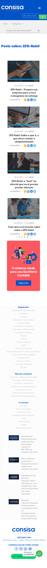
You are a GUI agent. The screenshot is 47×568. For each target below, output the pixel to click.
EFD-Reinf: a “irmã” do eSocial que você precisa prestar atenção (24, 184)
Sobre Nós (23, 406)
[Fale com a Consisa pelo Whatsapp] (43, 17)
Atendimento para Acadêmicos (23, 415)
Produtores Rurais (23, 358)
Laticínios (23, 339)
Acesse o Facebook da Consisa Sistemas (16, 548)
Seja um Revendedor (23, 409)
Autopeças (23, 317)
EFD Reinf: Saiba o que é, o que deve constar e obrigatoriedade (24, 138)
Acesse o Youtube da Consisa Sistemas (30, 548)
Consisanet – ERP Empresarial (23, 380)
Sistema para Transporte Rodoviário (23, 387)
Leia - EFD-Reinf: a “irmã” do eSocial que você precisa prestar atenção (23, 162)
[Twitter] (34, 99)
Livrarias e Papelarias (23, 342)
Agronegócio (23, 313)
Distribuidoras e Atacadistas (23, 326)
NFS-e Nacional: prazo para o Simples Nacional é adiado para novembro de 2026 (29, 464)
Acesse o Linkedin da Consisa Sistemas (25, 548)
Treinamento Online (23, 412)
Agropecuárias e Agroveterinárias (23, 310)
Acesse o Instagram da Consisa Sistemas (21, 548)
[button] (39, 8)
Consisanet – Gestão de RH (23, 383)
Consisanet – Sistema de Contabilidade (23, 377)
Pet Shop (23, 367)
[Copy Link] (25, 99)
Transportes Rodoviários (23, 364)
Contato (23, 425)
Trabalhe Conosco (23, 422)
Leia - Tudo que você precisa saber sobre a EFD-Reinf (23, 208)
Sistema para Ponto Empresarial (23, 393)
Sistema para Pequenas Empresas (23, 396)
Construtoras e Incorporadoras (23, 320)
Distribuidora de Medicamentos (23, 329)
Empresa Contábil (23, 323)
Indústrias (23, 336)
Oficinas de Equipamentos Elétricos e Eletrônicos (24, 351)
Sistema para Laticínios (24, 390)
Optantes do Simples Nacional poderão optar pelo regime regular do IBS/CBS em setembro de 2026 (29, 444)
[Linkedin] (31, 99)
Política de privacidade (23, 428)
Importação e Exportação (23, 332)
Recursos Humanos (23, 361)
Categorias (16, 24)
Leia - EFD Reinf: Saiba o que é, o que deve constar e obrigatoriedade (23, 117)
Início (5, 24)
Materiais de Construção (23, 348)
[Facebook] (28, 99)
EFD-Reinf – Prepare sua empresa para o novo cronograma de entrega (24, 92)
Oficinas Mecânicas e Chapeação (23, 355)
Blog (23, 418)
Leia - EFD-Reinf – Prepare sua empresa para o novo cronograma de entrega (23, 71)
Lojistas (23, 345)
